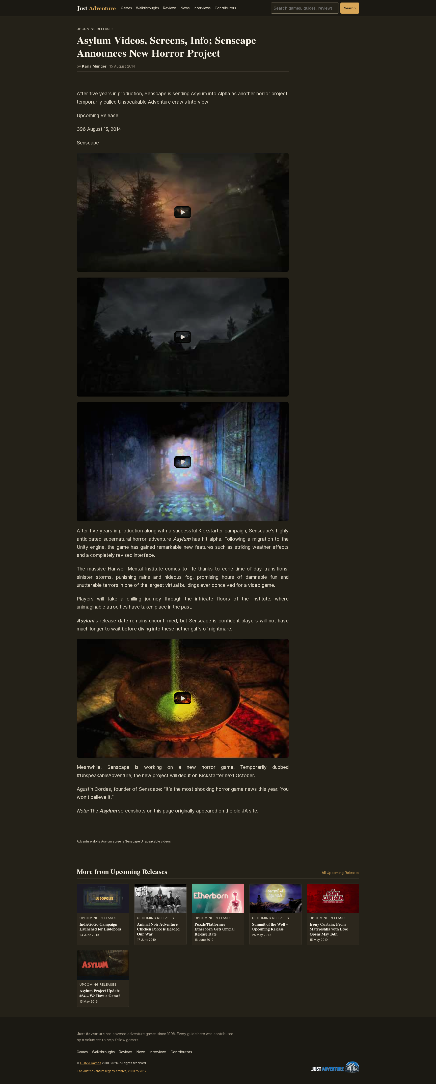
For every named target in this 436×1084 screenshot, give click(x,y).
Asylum (106, 841)
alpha (96, 841)
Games (126, 8)
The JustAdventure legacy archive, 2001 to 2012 (111, 1071)
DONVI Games (90, 1063)
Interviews (202, 8)
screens (118, 841)
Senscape (132, 841)
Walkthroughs (147, 8)
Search (350, 8)
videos (166, 841)
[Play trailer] (183, 212)
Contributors (225, 8)
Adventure (84, 841)
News (185, 8)
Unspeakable (150, 841)
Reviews (170, 8)
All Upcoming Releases (340, 872)
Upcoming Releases (95, 29)
